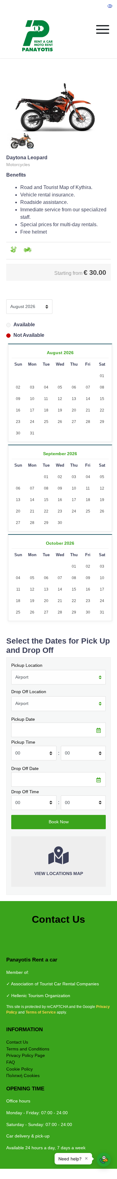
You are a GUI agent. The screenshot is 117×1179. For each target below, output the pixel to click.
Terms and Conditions (27, 1048)
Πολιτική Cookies (23, 1075)
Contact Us (17, 1042)
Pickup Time (23, 742)
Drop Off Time (25, 791)
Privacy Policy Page (25, 1055)
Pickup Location (26, 665)
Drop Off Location (28, 691)
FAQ (10, 1062)
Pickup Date (23, 719)
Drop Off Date (25, 768)
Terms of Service (41, 1012)
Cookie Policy (19, 1069)
